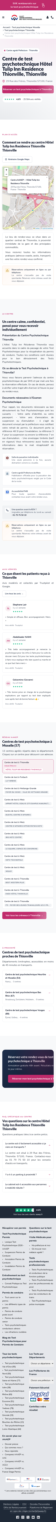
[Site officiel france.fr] (22, 1486)
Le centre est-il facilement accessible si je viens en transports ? (25, 1145)
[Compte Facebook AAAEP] (17, 1518)
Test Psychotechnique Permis (14, 1235)
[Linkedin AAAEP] (38, 1518)
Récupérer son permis (14, 1228)
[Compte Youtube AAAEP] (33, 1518)
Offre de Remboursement (15, 1507)
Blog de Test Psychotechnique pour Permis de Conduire (14, 1341)
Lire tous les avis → (14, 593)
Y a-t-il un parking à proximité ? (21, 1174)
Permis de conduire (12, 1292)
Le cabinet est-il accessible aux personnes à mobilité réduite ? (26, 1186)
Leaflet (37, 228)
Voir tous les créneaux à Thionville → (24, 915)
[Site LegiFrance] (13, 1479)
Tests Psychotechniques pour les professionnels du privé (41, 1283)
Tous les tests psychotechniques (12, 1355)
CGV (24, 1504)
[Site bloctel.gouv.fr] (35, 1486)
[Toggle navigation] (3, 17)
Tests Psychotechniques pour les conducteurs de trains (41, 1294)
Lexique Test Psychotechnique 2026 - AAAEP (13, 1245)
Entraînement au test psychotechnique (13, 1277)
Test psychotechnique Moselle (26, 27)
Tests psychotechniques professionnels (39, 1261)
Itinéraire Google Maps (18, 159)
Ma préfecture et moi (41, 1245)
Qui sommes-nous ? (14, 1447)
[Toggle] (48, 17)
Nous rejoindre (11, 1451)
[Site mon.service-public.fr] (43, 1479)
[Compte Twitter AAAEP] (28, 1518)
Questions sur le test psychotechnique (40, 1229)
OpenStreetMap (47, 228)
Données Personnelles (40, 1504)
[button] (28, 198)
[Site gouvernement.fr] (28, 1479)
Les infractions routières (15, 1332)
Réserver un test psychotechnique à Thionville (27, 89)
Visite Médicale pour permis (40, 1239)
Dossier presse (11, 1444)
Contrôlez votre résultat (37, 1408)
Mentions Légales (11, 1504)
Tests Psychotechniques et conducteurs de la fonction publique (41, 1273)
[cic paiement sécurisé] (41, 1397)
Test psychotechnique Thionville (19, 30)
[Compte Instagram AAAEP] (23, 1518)
